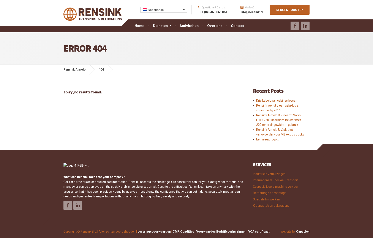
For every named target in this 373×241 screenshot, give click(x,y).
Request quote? (289, 10)
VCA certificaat (259, 231)
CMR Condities (183, 231)
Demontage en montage (269, 193)
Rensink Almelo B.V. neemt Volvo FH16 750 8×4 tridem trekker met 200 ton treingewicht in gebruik (278, 120)
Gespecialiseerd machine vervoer (275, 186)
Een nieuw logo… (267, 139)
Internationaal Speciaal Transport (275, 180)
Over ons (214, 26)
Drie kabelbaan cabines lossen (276, 100)
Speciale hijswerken (266, 199)
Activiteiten (189, 26)
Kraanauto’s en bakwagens (271, 205)
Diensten (160, 26)
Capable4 (303, 231)
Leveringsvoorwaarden (154, 231)
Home (139, 26)
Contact (237, 26)
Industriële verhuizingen (269, 174)
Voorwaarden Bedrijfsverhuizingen (221, 231)
